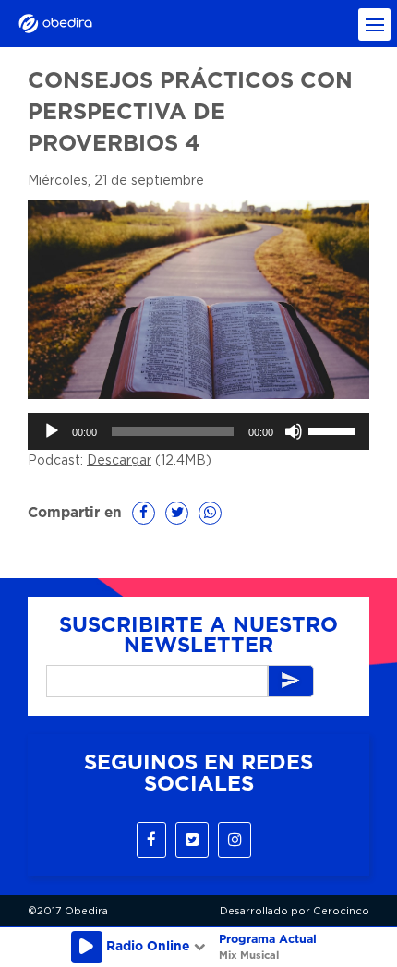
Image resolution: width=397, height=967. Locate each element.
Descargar (119, 460)
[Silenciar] (293, 431)
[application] (198, 431)
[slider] (334, 429)
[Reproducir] (51, 431)
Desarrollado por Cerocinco (294, 911)
